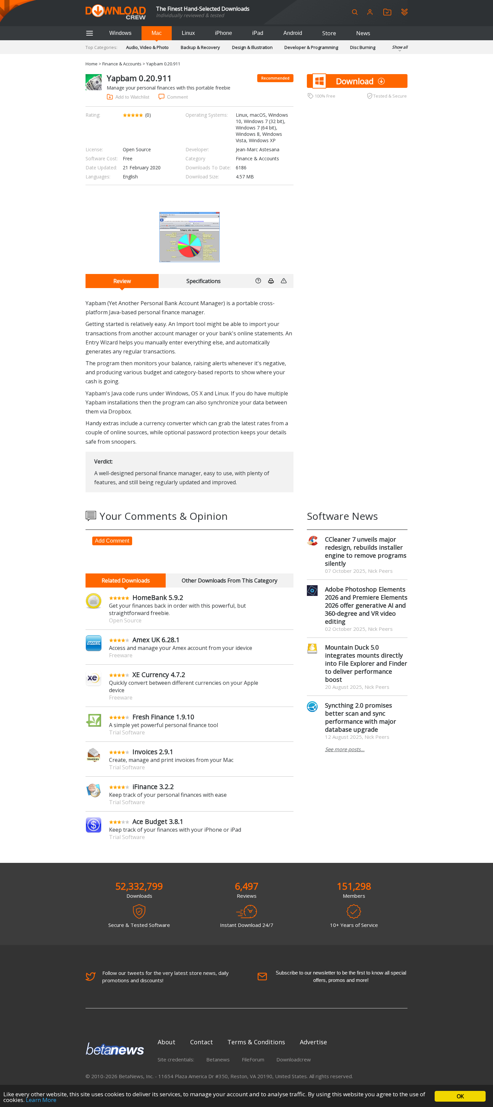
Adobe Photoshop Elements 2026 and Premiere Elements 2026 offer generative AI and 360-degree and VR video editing (366, 605)
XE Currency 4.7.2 (158, 674)
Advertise (313, 1042)
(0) (148, 115)
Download (355, 81)
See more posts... (345, 749)
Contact (201, 1042)
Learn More (41, 1100)
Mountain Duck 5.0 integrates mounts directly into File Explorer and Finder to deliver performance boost (366, 663)
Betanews (218, 1059)
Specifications (203, 281)
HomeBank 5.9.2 (157, 597)
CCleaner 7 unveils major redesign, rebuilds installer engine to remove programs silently (365, 551)
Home (92, 64)
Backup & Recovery (200, 47)
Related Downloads (126, 580)
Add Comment (112, 541)
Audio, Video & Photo (147, 47)
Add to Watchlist (132, 97)
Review (122, 281)
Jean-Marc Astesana (257, 149)
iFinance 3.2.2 (153, 786)
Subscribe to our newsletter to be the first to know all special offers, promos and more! (341, 976)
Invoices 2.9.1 (152, 751)
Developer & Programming (311, 47)
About (166, 1042)
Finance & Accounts (122, 64)
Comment (177, 97)
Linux (188, 33)
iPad (257, 33)
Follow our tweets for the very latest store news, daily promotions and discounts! (165, 977)
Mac (157, 33)
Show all (399, 47)
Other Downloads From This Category (229, 580)
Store (329, 33)
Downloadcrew (293, 1059)
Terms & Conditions (256, 1042)
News (363, 33)
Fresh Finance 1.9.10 (163, 716)
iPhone (223, 33)
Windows (120, 33)
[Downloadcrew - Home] (116, 12)
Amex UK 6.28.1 (156, 639)
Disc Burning (362, 47)
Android (292, 33)
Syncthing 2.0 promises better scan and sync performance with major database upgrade (360, 717)
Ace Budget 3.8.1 (157, 821)
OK (460, 1096)
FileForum (253, 1059)
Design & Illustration (252, 47)
